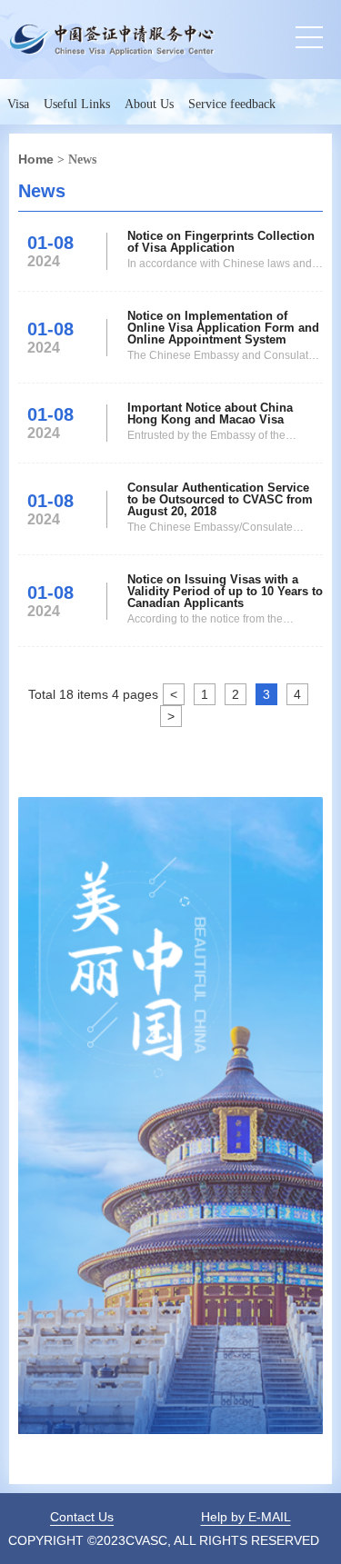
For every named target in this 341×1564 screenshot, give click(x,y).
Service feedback (232, 104)
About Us (149, 104)
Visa (18, 104)
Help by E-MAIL (246, 1516)
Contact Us (82, 1516)
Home (36, 159)
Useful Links (77, 104)
